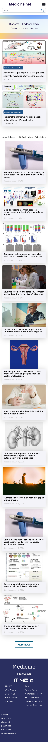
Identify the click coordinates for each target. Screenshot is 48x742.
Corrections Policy (33, 701)
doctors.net (6, 729)
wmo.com (6, 718)
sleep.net (5, 722)
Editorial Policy (32, 697)
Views (30, 137)
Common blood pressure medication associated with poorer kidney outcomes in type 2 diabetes (22, 455)
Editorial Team (11, 697)
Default (22, 137)
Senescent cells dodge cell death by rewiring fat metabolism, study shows (23, 255)
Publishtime (40, 137)
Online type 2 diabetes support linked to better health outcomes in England (23, 330)
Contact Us (10, 694)
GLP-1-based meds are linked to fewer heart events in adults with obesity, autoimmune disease (24, 541)
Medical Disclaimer (33, 705)
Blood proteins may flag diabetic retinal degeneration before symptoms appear (23, 212)
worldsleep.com (8, 733)
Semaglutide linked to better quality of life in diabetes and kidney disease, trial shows (24, 174)
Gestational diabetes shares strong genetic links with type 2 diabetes (22, 585)
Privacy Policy (31, 690)
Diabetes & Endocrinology (13, 68)
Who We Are (10, 690)
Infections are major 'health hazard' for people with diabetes (23, 412)
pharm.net (6, 725)
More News (24, 644)
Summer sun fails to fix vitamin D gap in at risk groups (24, 498)
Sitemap (9, 701)
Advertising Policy (33, 694)
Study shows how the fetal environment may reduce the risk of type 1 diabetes (24, 292)
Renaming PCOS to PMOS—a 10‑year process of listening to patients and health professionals (22, 373)
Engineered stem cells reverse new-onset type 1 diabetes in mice (22, 627)
